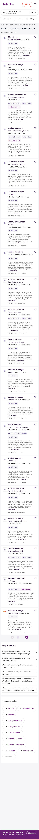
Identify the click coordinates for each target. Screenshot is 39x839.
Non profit (11, 751)
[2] (26, 637)
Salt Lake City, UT (15, 24)
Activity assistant (14, 727)
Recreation (11, 714)
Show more (26, 55)
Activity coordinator (15, 721)
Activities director (14, 733)
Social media (28, 751)
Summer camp (28, 708)
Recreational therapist (16, 745)
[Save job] (35, 37)
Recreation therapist (15, 739)
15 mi (32, 12)
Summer (11, 708)
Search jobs (4, 24)
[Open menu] (35, 4)
